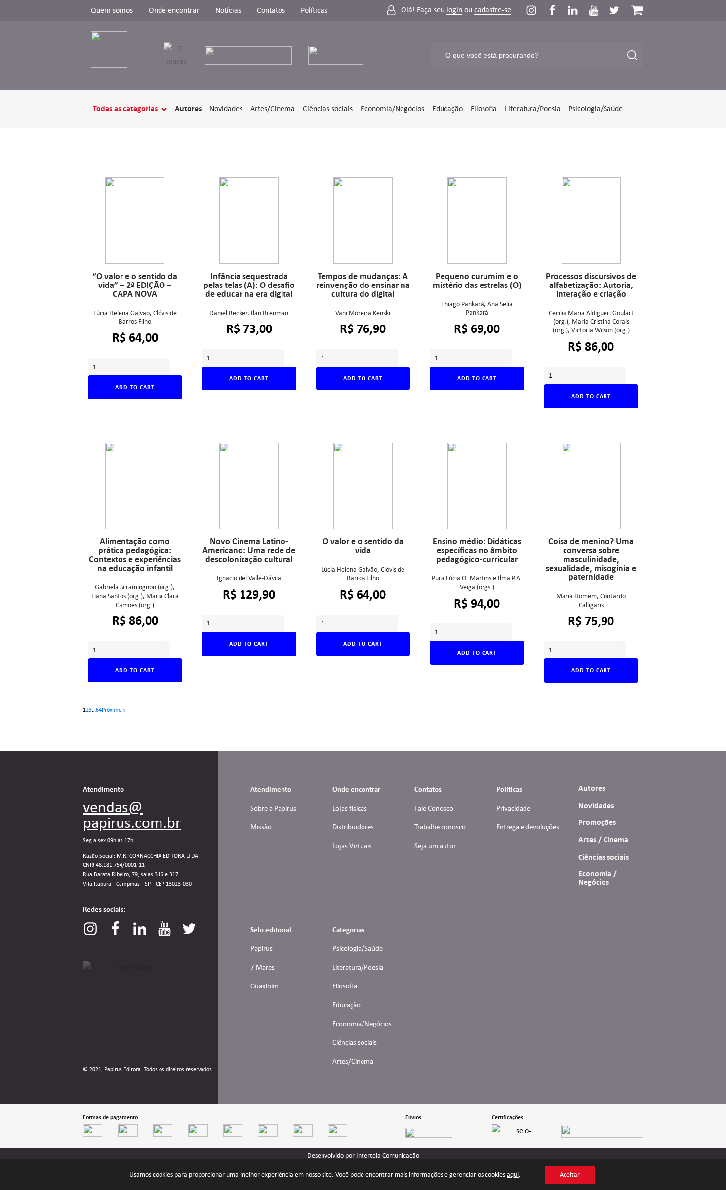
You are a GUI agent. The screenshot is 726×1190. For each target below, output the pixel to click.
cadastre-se (492, 10)
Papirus (261, 948)
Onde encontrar (174, 10)
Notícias (228, 10)
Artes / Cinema (603, 840)
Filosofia (484, 108)
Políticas (314, 10)
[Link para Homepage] (115, 55)
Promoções (597, 822)
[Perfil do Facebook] (557, 10)
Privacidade (513, 808)
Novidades (225, 108)
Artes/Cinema (272, 108)
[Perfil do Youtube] (598, 10)
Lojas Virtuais (352, 845)
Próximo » (114, 709)
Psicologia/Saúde (595, 108)
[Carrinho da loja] (637, 10)
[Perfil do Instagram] (536, 10)
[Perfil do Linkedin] (577, 10)
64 (99, 709)
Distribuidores (353, 826)
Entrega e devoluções (527, 826)
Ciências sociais (328, 108)
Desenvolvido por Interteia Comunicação (363, 1155)
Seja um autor (435, 845)
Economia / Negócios (597, 878)
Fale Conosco (433, 808)
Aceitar (570, 1174)
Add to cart (135, 387)
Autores (188, 109)
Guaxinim (264, 986)
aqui (513, 1174)
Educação (447, 108)
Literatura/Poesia (533, 108)
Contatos (271, 10)
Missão (261, 826)
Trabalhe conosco (440, 826)
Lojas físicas (349, 808)
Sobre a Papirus (273, 808)
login (454, 10)
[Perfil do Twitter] (614, 10)
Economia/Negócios (392, 108)
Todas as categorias (125, 109)
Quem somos (112, 10)
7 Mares (262, 967)
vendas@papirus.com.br (132, 814)
